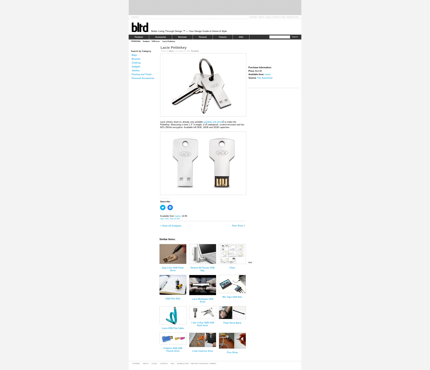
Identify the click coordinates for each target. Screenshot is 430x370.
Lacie (177, 216)
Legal (268, 17)
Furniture (139, 37)
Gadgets (146, 41)
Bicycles (136, 59)
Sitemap (253, 17)
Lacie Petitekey (168, 41)
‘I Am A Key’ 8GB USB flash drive (202, 324)
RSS (283, 17)
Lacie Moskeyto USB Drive (202, 300)
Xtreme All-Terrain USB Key (202, 269)
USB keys (156, 41)
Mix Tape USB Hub (232, 297)
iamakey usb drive (212, 122)
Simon (171, 51)
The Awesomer (265, 78)
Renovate (182, 37)
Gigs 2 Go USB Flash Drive (173, 269)
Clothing (136, 62)
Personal (203, 37)
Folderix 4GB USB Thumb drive (172, 349)
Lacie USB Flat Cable (173, 328)
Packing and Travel (142, 74)
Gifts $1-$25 (175, 219)
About (261, 17)
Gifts (241, 37)
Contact (277, 17)
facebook (203, 363)
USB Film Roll (172, 298)
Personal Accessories (143, 78)
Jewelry (136, 70)
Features (223, 37)
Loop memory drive (202, 351)
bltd (139, 27)
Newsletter (292, 17)
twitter (194, 363)
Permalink (195, 51)
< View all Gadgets (170, 225)
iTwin (232, 267)
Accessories (160, 37)
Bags (134, 55)
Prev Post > (238, 225)
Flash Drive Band (232, 323)
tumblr (212, 363)
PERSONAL (136, 41)
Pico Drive (232, 352)
